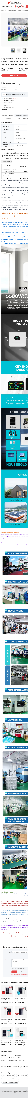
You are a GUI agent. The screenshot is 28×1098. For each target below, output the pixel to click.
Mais (2, 1085)
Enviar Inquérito (14, 75)
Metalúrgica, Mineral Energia (10, 10)
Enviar (14, 972)
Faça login (4, 109)
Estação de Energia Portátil (7, 1060)
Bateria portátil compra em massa (10, 1082)
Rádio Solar (4, 1055)
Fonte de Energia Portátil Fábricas (10, 1079)
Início (2, 10)
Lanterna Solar (18, 1055)
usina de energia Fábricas (8, 1075)
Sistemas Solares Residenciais (8, 1057)
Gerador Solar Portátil (19, 1060)
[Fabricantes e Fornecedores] (14, 2)
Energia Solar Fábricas (22, 1075)
